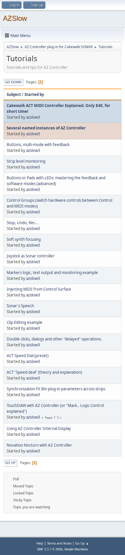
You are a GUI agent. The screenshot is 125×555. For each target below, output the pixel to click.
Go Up (10, 463)
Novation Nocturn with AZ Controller (39, 445)
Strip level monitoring (26, 161)
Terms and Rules (59, 543)
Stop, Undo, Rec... (23, 222)
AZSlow (15, 18)
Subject (14, 94)
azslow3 (33, 117)
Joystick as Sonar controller (31, 256)
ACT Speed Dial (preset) (28, 355)
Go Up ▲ (82, 543)
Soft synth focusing (24, 239)
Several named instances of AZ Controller (46, 128)
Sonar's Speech (20, 305)
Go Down (13, 82)
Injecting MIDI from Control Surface (39, 289)
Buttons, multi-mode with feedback (38, 144)
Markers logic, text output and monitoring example (52, 272)
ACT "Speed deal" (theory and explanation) (44, 372)
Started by (34, 94)
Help (39, 543)
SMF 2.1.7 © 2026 (50, 549)
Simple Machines (76, 549)
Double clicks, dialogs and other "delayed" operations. (54, 339)
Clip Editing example (24, 322)
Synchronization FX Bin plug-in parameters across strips (56, 388)
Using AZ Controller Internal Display (39, 428)
